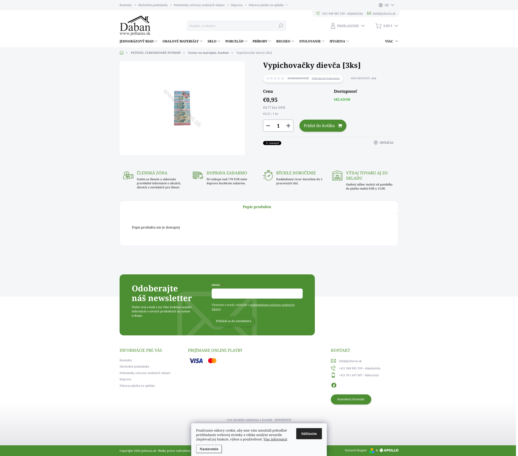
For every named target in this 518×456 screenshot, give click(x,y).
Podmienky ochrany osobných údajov (199, 5)
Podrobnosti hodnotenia (326, 78)
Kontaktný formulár (351, 399)
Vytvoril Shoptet (356, 450)
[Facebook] (334, 385)
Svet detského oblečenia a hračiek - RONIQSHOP (259, 420)
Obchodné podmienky (153, 5)
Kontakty (126, 5)
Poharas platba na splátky (266, 5)
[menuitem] (139, 41)
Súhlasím (309, 433)
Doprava (237, 5)
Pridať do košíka (319, 125)
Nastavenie (209, 449)
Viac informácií (275, 439)
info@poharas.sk (350, 361)
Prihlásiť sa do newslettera (233, 321)
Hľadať (281, 25)
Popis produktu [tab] (257, 206)
